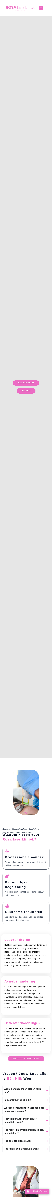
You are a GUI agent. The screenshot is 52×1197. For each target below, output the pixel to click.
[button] (41, 8)
